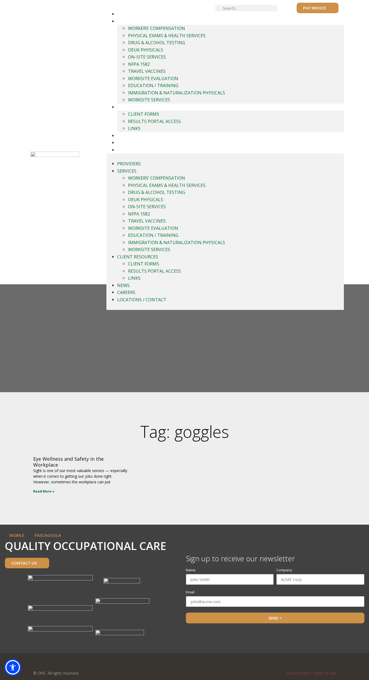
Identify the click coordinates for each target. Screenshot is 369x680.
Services (126, 21)
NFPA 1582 (139, 64)
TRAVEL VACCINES (147, 71)
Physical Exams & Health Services (167, 36)
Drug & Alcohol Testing (156, 43)
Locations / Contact (140, 150)
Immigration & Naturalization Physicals (176, 93)
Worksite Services (149, 100)
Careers (126, 142)
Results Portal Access (154, 121)
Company (284, 570)
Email (190, 592)
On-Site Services (147, 57)
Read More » (44, 491)
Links (134, 128)
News (123, 135)
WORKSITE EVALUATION (153, 78)
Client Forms (143, 114)
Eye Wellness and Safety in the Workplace (68, 462)
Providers (128, 14)
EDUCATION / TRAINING (153, 85)
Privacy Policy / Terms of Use (311, 673)
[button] (12, 667)
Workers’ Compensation (156, 28)
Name (191, 570)
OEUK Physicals (145, 50)
